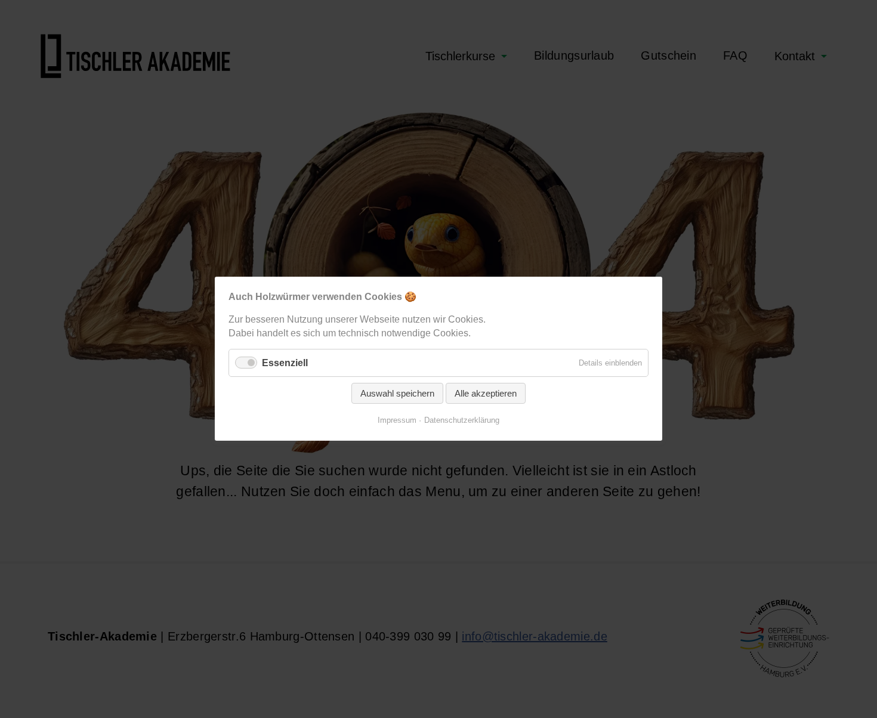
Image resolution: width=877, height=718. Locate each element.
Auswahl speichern (397, 394)
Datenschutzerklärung (461, 420)
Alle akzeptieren (486, 394)
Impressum (397, 420)
